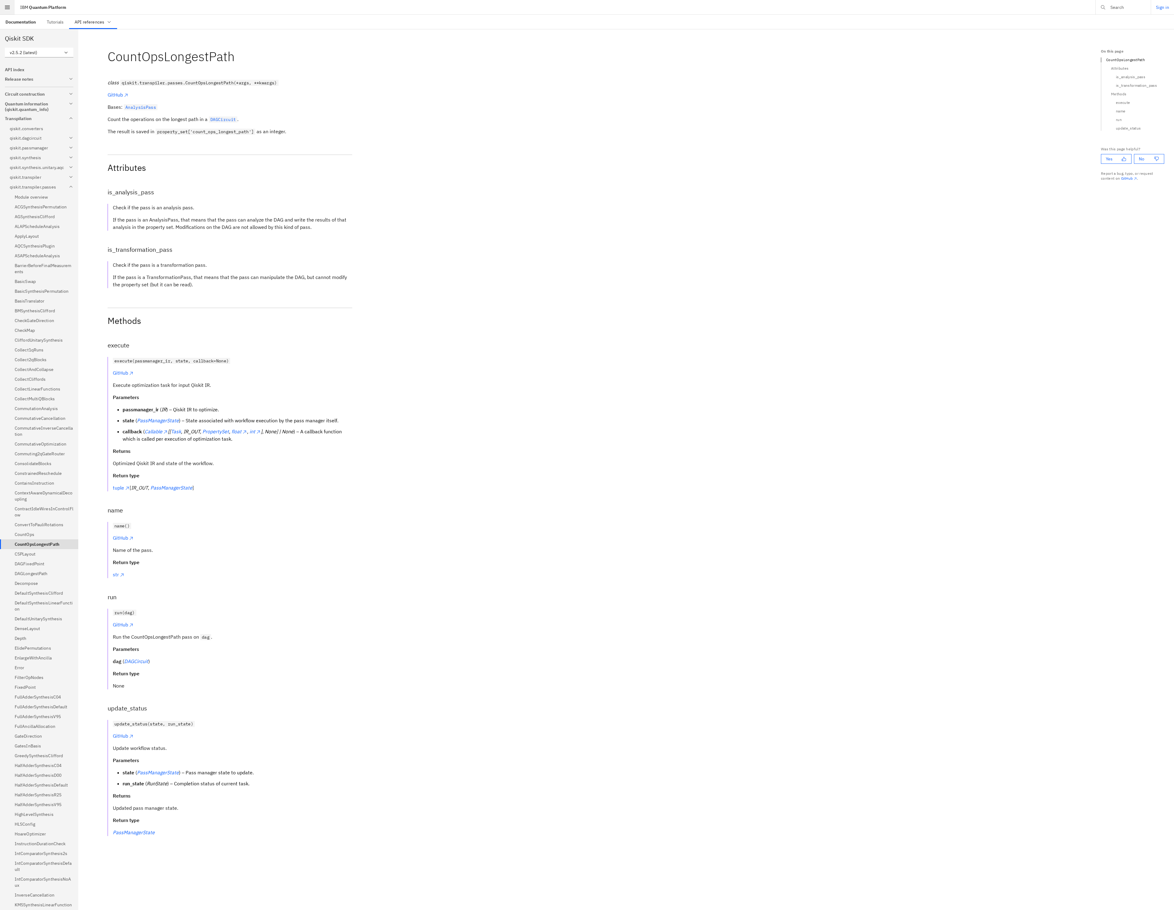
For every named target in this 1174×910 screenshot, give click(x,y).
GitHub (115, 95)
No (1141, 159)
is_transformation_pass (1136, 85)
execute (1123, 102)
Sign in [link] (1162, 7)
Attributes (1119, 68)
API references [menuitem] (89, 22)
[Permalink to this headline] (239, 56)
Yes (1109, 159)
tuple (118, 488)
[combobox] (39, 52)
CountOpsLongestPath (1125, 59)
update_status (1128, 128)
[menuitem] (20, 22)
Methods (1118, 94)
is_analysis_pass (1130, 77)
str (116, 574)
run (1119, 119)
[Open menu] (7, 7)
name (1120, 111)
